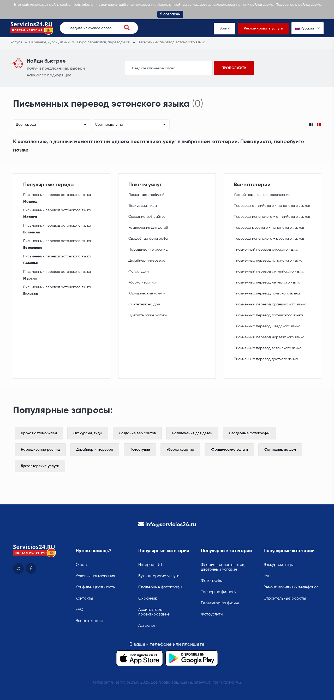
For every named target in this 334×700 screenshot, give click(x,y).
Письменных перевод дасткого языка (266, 359)
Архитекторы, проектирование (154, 612)
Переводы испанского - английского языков (272, 217)
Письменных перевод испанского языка (268, 260)
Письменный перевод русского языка (266, 249)
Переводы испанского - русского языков (269, 238)
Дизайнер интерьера (146, 260)
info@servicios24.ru (170, 525)
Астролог (147, 625)
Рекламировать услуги (263, 28)
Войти (224, 28)
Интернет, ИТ (150, 565)
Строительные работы (285, 598)
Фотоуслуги (212, 614)
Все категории (89, 621)
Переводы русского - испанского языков (269, 228)
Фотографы (212, 581)
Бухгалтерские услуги (147, 315)
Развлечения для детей (148, 228)
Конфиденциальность (95, 587)
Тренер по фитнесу (218, 592)
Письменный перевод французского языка (270, 304)
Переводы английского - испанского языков (272, 206)
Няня (268, 576)
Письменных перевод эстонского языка (57, 198)
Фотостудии (138, 271)
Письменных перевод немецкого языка (267, 282)
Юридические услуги (146, 293)
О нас (81, 565)
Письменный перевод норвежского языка (269, 337)
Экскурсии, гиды (142, 206)
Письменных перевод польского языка (267, 293)
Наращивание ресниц (148, 249)
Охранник (147, 598)
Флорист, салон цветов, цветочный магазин (223, 567)
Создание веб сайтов (146, 217)
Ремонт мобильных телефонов (291, 587)
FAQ (79, 610)
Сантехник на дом (144, 304)
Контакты (84, 598)
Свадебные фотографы (148, 238)
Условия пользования (95, 576)
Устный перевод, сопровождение (262, 195)
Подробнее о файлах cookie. (299, 5)
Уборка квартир (142, 282)
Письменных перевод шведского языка (267, 326)
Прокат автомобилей (146, 195)
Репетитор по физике (220, 603)
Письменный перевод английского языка (269, 271)
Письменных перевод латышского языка (268, 315)
